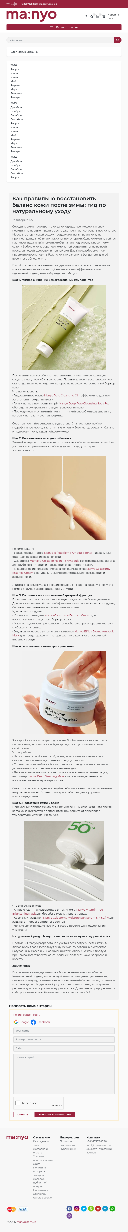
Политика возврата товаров (39, 1171)
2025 (13, 103)
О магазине (41, 1137)
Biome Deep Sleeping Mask (46, 776)
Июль (14, 73)
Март (13, 89)
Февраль (16, 93)
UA (12, 4)
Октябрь (16, 115)
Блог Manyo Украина (24, 51)
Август (14, 69)
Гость (36, 1014)
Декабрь (16, 107)
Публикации (68, 1148)
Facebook (43, 1022)
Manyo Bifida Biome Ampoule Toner (68, 552)
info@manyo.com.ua (99, 1145)
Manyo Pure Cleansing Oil (61, 395)
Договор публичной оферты (40, 1182)
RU (16, 4)
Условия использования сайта (43, 1160)
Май (13, 81)
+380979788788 (29, 4)
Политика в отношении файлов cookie (42, 1193)
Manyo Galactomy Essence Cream (67, 615)
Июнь (14, 77)
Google (24, 1022)
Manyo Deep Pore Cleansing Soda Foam (85, 403)
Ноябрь (15, 111)
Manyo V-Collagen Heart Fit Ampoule (54, 560)
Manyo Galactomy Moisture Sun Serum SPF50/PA (76, 917)
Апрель (15, 85)
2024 (13, 157)
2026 (13, 65)
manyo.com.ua (26, 1221)
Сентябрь (16, 119)
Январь (15, 97)
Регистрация (22, 1014)
